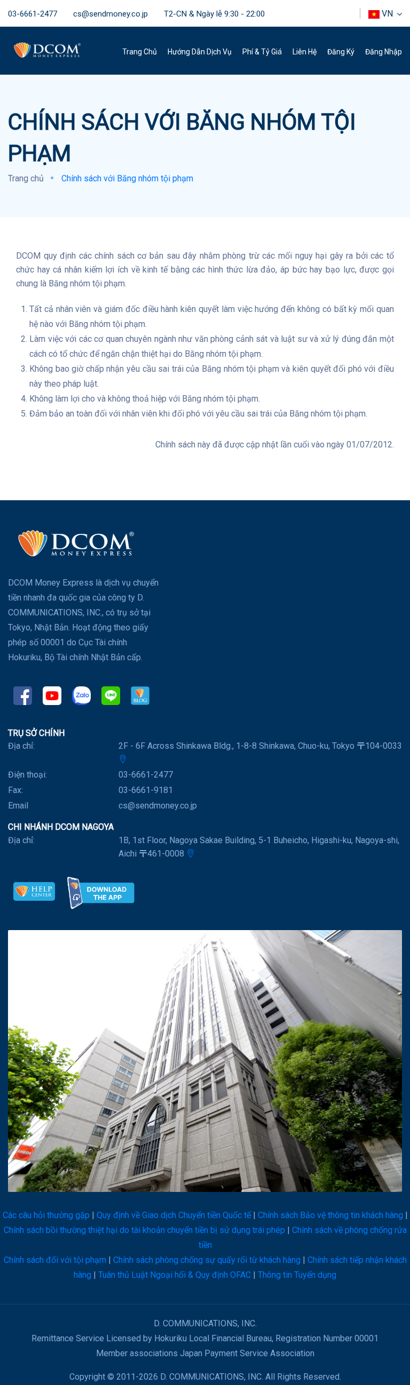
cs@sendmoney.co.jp (110, 14)
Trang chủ (139, 51)
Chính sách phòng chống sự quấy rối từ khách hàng (207, 1260)
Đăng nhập (383, 51)
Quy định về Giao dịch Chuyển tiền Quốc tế (174, 1215)
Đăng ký (340, 51)
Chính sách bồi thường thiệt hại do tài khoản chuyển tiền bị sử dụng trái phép (144, 1230)
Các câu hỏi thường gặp (46, 1215)
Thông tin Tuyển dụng (297, 1275)
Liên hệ (305, 51)
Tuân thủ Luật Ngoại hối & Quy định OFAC (174, 1275)
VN (387, 14)
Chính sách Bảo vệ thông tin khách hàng (330, 1215)
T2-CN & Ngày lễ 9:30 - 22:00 (214, 14)
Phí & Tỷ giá (262, 51)
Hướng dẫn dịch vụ (200, 51)
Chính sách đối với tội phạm (55, 1260)
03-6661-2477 (32, 14)
